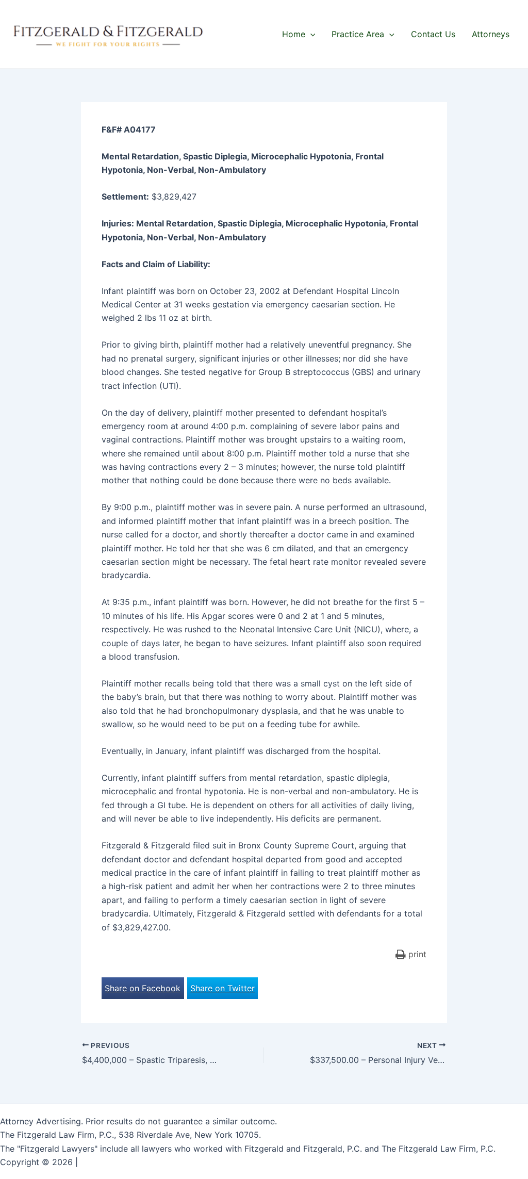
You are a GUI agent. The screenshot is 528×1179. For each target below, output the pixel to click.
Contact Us (433, 34)
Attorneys (490, 34)
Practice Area (358, 34)
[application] (310, 34)
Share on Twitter (222, 988)
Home (293, 34)
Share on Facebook (142, 988)
